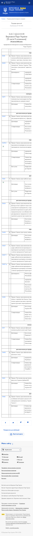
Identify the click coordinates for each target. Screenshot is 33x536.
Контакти (4, 478)
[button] (11, 449)
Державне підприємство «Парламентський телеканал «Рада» (16, 498)
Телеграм (21, 462)
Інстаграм (6, 459)
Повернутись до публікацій (11, 430)
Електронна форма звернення (9, 470)
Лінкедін (5, 462)
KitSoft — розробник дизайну (12, 528)
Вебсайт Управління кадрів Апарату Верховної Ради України (16, 488)
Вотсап (20, 459)
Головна (3, 19)
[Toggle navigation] (2, 2)
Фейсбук (5, 454)
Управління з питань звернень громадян (11, 468)
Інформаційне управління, (22, 508)
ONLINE (23, 8)
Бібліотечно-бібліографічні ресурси (10, 490)
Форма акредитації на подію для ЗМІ (11, 473)
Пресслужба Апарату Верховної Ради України (14, 510)
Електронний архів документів (9, 493)
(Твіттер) (5, 457)
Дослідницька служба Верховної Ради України (12, 495)
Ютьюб (20, 457)
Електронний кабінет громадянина (10, 476)
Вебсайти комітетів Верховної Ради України (12, 485)
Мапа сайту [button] (6, 443)
